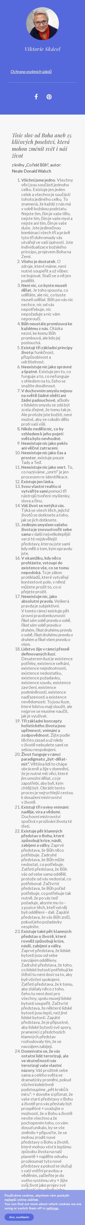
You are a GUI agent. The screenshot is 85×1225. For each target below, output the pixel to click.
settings (52, 1208)
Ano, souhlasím (19, 1217)
